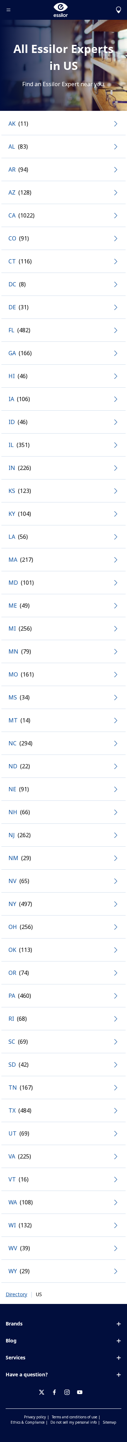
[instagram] (70, 1392)
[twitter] (44, 1392)
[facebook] (57, 1392)
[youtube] (82, 1392)
